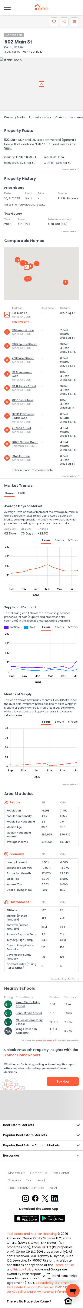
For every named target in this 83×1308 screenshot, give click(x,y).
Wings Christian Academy (26, 1031)
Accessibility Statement (53, 1283)
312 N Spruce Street (24, 386)
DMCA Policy (64, 1287)
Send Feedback (42, 1109)
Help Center (60, 1173)
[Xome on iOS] (27, 1218)
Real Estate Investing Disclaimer (30, 1287)
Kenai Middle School (29, 1013)
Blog (29, 1180)
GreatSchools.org (46, 1040)
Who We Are (16, 1173)
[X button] (45, 1198)
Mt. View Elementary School (29, 1022)
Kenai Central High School (28, 1004)
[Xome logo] (41, 7)
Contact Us (38, 1173)
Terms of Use (64, 1265)
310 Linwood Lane (23, 330)
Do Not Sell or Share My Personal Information (40, 1292)
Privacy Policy (23, 1269)
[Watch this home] (54, 21)
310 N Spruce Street (24, 344)
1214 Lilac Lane (21, 456)
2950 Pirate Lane (22, 400)
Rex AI (53, 1188)
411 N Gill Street (21, 428)
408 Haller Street (23, 358)
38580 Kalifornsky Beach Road (23, 416)
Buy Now (62, 1081)
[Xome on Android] (52, 1218)
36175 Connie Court (25, 442)
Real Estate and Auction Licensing (32, 1234)
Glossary (14, 1180)
